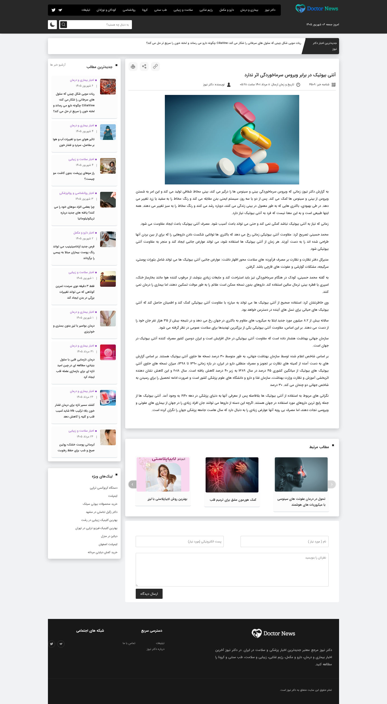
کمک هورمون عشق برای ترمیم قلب (233, 499)
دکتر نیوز (270, 10)
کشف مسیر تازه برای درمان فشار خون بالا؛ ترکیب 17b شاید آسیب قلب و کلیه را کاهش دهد (75, 411)
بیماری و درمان (249, 10)
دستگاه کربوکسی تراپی (103, 488)
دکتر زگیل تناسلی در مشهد (101, 512)
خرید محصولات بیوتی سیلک (100, 504)
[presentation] (332, 484)
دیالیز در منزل (109, 536)
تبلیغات (86, 10)
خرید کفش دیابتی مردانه (102, 552)
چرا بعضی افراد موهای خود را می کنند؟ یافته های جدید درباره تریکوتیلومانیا (74, 213)
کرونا (145, 10)
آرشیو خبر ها (57, 64)
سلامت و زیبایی (183, 10)
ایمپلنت (112, 496)
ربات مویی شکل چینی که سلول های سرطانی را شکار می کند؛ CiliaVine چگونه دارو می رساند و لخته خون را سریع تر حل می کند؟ (223, 43)
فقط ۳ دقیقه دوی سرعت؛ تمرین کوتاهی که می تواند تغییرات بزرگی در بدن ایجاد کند (75, 292)
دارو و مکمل (226, 10)
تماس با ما (129, 643)
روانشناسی (129, 10)
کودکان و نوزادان (106, 10)
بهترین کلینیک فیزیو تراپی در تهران (96, 528)
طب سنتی (160, 10)
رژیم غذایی (206, 10)
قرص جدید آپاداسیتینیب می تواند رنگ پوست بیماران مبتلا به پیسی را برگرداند (74, 252)
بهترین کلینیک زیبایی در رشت (99, 520)
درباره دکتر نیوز (155, 649)
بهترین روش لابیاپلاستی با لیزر (167, 498)
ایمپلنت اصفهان (108, 544)
